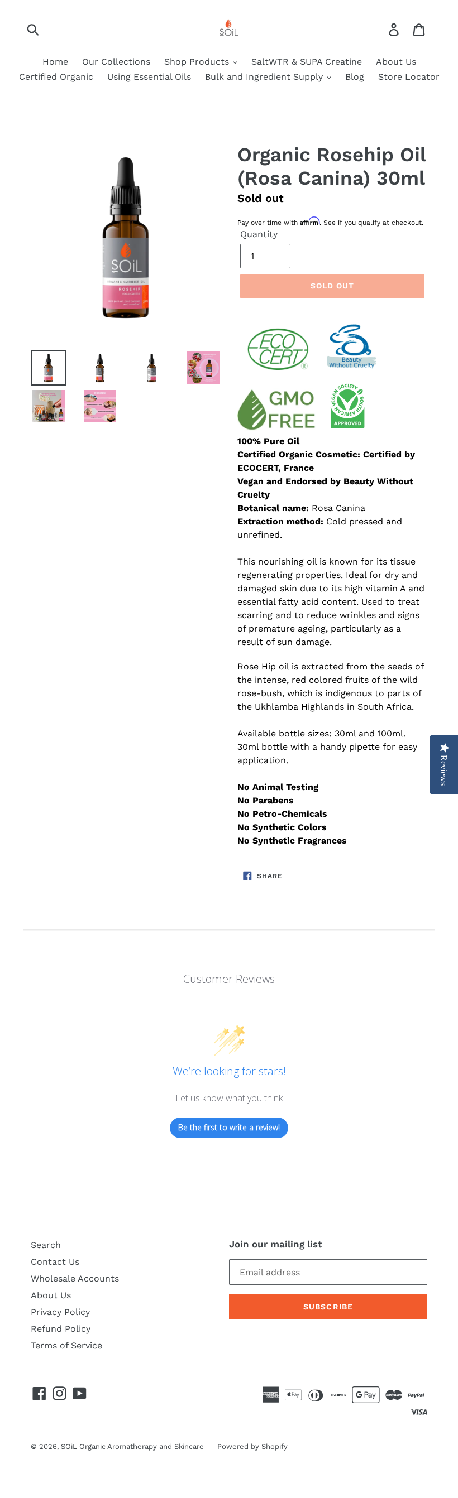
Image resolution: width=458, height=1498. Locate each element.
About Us (396, 61)
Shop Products (198, 61)
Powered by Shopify (252, 1446)
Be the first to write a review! (229, 1127)
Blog (354, 76)
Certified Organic (56, 76)
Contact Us (55, 1261)
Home (55, 61)
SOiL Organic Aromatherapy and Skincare (133, 1446)
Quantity (259, 234)
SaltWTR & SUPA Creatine (306, 61)
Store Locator (409, 76)
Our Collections (116, 61)
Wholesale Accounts (75, 1278)
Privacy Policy (60, 1312)
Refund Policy (60, 1328)
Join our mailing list (275, 1244)
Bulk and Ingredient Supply (265, 76)
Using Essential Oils (149, 76)
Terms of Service (66, 1345)
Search (46, 1245)
